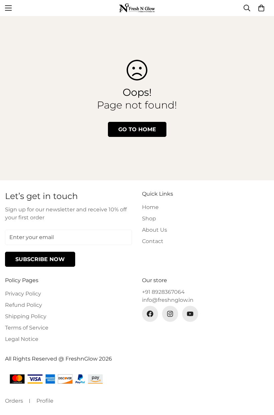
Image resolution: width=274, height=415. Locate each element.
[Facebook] (150, 314)
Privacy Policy (23, 293)
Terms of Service (26, 328)
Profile (44, 401)
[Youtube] (190, 314)
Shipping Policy (25, 316)
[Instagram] (170, 314)
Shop (149, 218)
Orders (14, 401)
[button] (261, 8)
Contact (152, 241)
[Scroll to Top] (261, 378)
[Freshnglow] (137, 8)
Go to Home (137, 129)
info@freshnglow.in (167, 300)
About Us (154, 230)
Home (150, 207)
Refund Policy (23, 305)
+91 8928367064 (163, 292)
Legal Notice (21, 339)
